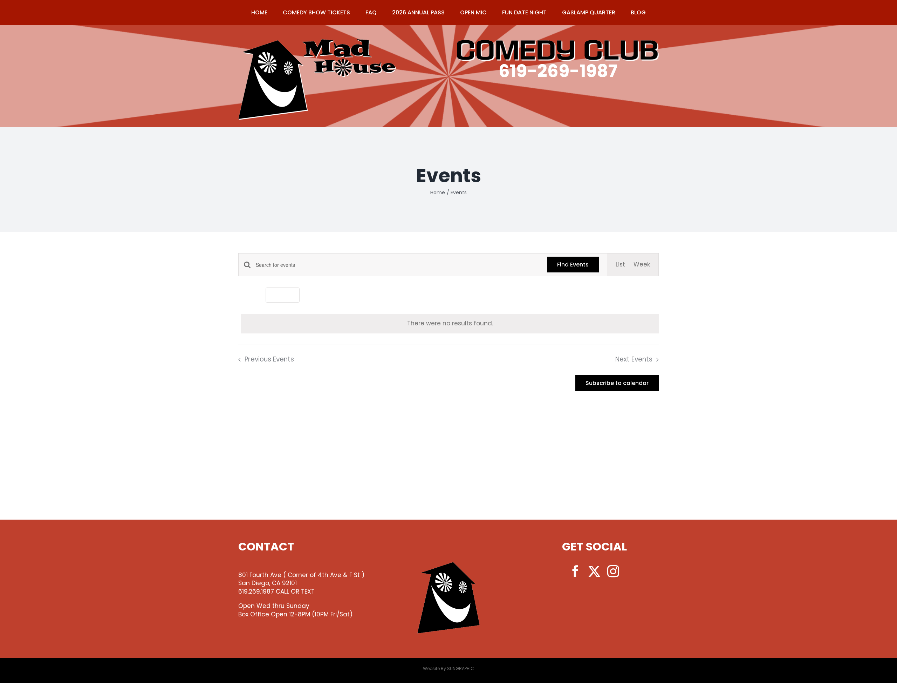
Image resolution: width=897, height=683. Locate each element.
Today (282, 294)
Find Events (573, 265)
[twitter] (594, 571)
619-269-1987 (558, 71)
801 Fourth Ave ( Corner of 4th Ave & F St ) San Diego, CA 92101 (301, 579)
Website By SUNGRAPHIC (448, 668)
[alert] (450, 323)
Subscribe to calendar (617, 383)
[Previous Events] (242, 295)
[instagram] (613, 571)
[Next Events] (255, 295)
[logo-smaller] (317, 42)
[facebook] (575, 571)
